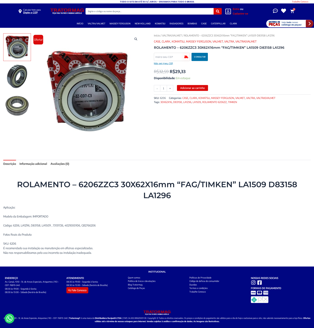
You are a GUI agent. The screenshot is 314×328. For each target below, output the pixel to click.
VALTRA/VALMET (96, 23)
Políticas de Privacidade (200, 277)
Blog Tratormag (135, 284)
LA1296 (187, 102)
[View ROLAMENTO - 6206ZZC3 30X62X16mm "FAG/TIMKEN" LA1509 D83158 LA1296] (17, 47)
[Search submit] (218, 11)
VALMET (217, 41)
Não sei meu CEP (163, 63)
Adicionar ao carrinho (192, 88)
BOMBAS (192, 23)
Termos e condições (198, 288)
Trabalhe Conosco (300, 1)
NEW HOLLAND (143, 23)
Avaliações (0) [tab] (60, 163)
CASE (204, 23)
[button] (136, 39)
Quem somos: (134, 277)
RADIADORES (176, 23)
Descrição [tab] (9, 163)
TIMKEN (232, 102)
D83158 (177, 102)
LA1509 (197, 102)
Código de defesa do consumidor (204, 281)
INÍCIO (80, 23)
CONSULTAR (200, 56)
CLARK (233, 23)
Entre (236, 9)
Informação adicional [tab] (33, 163)
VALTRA (229, 41)
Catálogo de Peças (136, 288)
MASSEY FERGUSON (120, 23)
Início (157, 35)
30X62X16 (166, 102)
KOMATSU (160, 23)
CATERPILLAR (218, 23)
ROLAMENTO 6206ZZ (214, 102)
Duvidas (193, 284)
